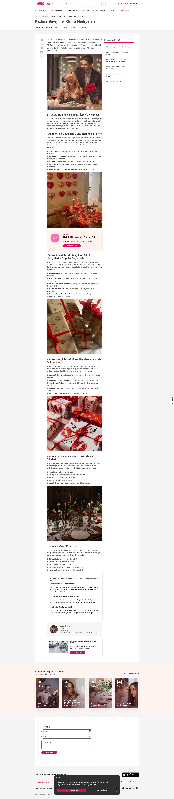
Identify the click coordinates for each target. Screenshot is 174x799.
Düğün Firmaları (57, 10)
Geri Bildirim (172, 401)
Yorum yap (49, 752)
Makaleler (45, 16)
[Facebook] (41, 39)
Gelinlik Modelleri (100, 10)
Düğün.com (38, 16)
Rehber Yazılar (73, 10)
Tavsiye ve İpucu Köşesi (56, 16)
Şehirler (123, 782)
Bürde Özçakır (39, 27)
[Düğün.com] (45, 4)
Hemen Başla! (72, 245)
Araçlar (113, 10)
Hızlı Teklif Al (124, 10)
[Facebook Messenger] (41, 48)
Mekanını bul (78, 652)
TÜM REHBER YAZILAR (131, 674)
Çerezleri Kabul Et (72, 790)
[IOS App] (130, 774)
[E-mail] (41, 52)
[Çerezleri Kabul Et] (117, 777)
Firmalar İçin (135, 3)
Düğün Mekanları (42, 10)
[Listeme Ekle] (42, 55)
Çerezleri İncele (102, 790)
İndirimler (86, 10)
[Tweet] (41, 44)
